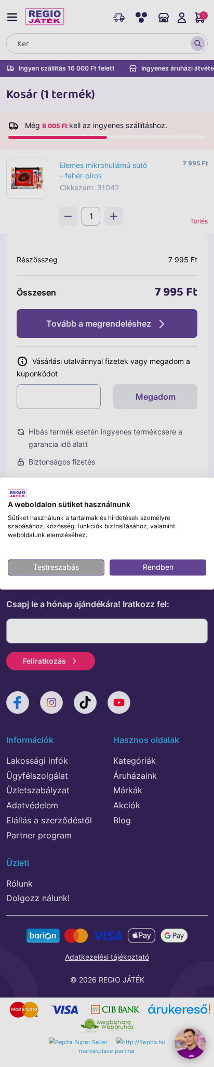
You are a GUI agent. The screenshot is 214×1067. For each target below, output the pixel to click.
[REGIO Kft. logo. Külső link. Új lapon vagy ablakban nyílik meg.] (17, 493)
